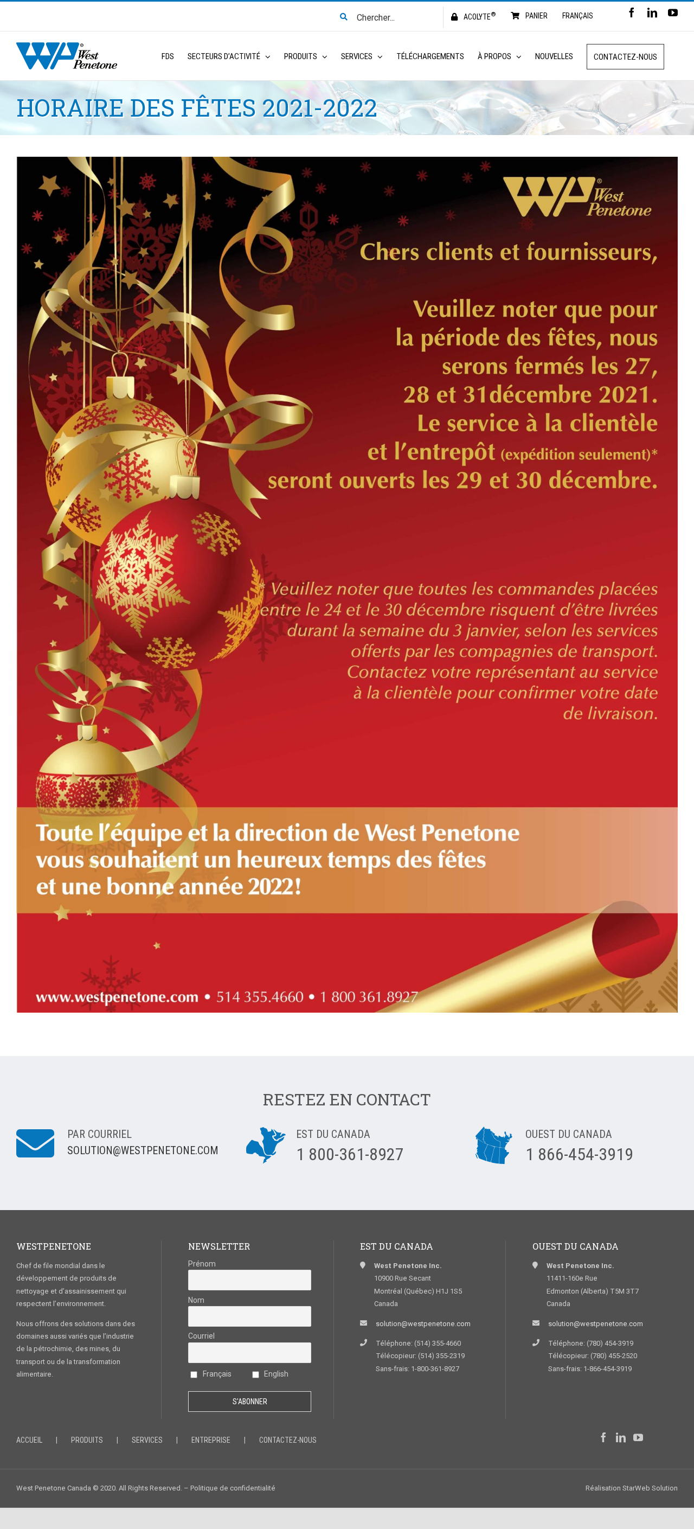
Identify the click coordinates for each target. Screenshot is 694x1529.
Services (147, 1440)
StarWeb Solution (650, 1488)
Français (216, 1374)
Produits (87, 1440)
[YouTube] (638, 1437)
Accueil (29, 1440)
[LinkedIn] (621, 1437)
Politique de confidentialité (232, 1488)
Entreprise (210, 1440)
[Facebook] (603, 1437)
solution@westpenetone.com (143, 1150)
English (275, 1374)
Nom (196, 1300)
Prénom (202, 1263)
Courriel (201, 1336)
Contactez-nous (288, 1440)
